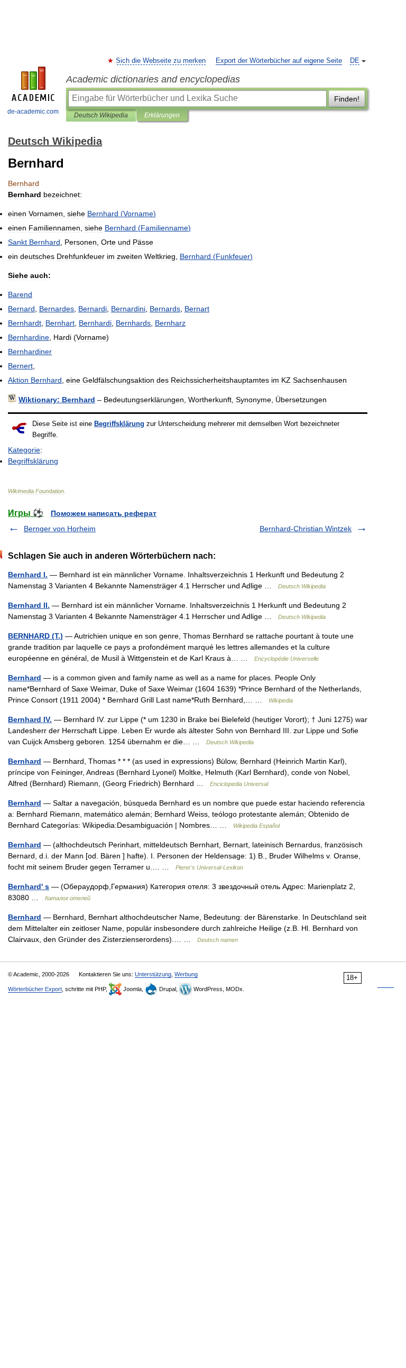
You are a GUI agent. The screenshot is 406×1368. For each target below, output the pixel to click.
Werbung (186, 974)
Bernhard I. (28, 574)
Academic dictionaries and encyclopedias (153, 79)
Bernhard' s (28, 886)
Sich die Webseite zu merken (161, 60)
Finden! (346, 99)
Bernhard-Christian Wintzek (306, 528)
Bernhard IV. (30, 719)
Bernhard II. (29, 605)
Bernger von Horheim (60, 528)
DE (354, 60)
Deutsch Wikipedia (101, 115)
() (121, 213)
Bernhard (24, 677)
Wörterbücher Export (35, 989)
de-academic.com (33, 111)
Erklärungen (162, 115)
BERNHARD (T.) (35, 636)
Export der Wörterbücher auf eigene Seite (279, 60)
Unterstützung (153, 974)
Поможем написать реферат (103, 513)
